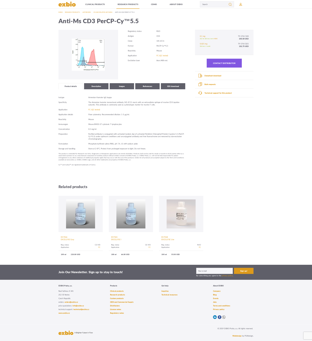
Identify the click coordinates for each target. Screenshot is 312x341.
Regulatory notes (117, 313)
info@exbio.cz (78, 305)
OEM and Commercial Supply (122, 302)
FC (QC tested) (162, 55)
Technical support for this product (218, 93)
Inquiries (165, 291)
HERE (215, 39)
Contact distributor (224, 63)
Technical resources (169, 294)
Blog (215, 294)
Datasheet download (213, 75)
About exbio (176, 4)
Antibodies (87, 12)
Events (216, 298)
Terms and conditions (221, 305)
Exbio (60, 12)
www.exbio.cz (64, 313)
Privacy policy (219, 309)
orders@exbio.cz (71, 302)
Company (217, 291)
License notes (115, 309)
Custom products (117, 298)
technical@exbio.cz (81, 309)
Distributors (115, 305)
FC (99, 247)
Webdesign (237, 336)
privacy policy (227, 275)
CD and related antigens (102, 12)
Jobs (215, 302)
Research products (128, 4)
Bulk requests (210, 84)
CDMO (154, 4)
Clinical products (95, 4)
